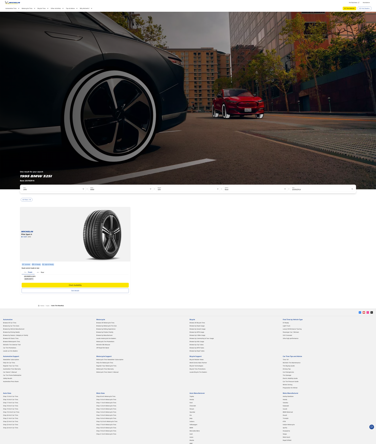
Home (42, 306)
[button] (83, 189)
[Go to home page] (12, 2)
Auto (47, 306)
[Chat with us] (371, 427)
